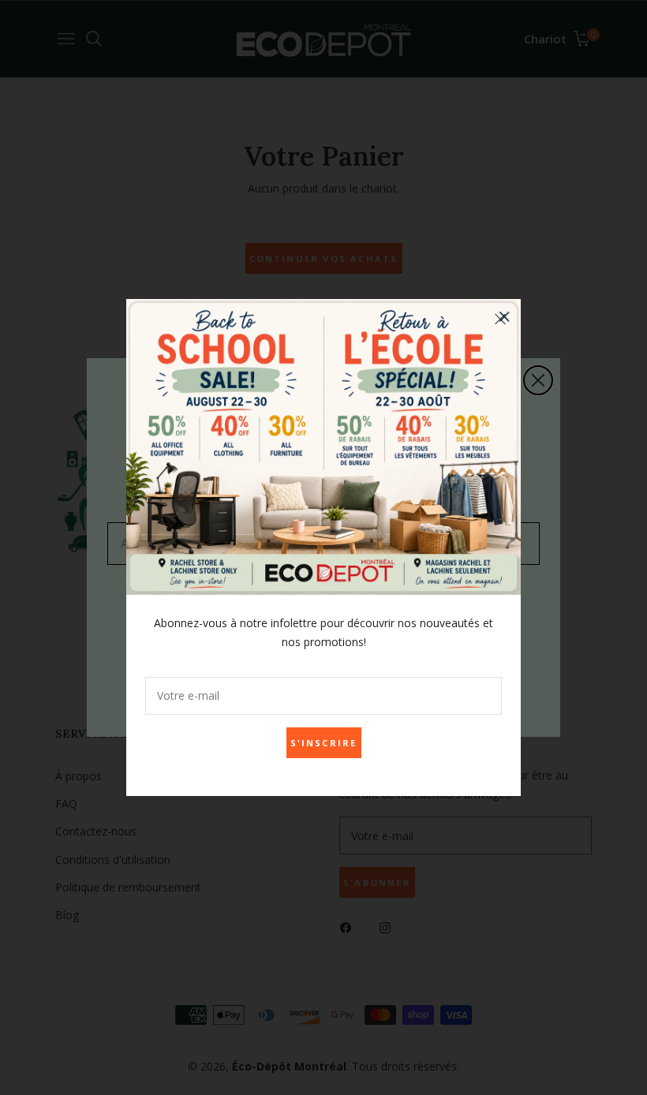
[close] (500, 319)
